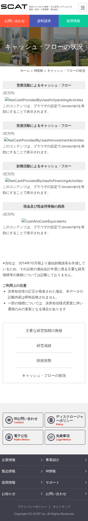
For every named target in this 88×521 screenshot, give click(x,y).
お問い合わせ (56, 494)
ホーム (25, 70)
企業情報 (8, 460)
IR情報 (38, 70)
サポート (52, 482)
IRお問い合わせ (26, 420)
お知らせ (8, 494)
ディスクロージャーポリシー (69, 420)
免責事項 (63, 437)
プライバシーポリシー (32, 506)
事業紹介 (52, 460)
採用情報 (8, 482)
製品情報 (8, 471)
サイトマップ (61, 506)
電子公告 (22, 437)
